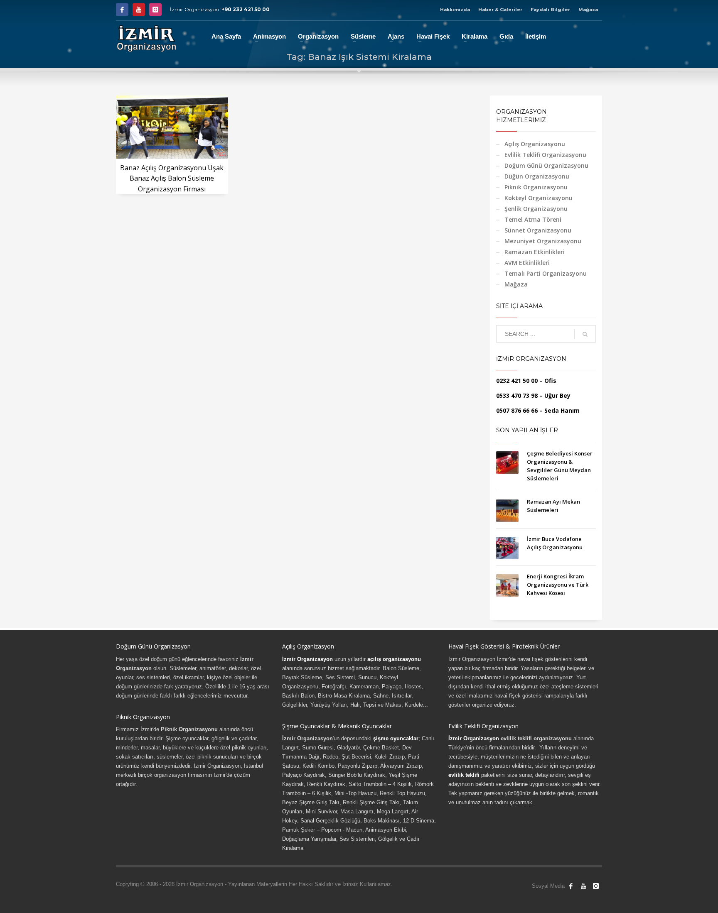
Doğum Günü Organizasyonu (546, 165)
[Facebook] (122, 9)
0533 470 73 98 (517, 395)
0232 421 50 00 (517, 380)
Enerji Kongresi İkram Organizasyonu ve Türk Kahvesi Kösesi (557, 585)
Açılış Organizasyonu (534, 144)
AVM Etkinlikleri (527, 263)
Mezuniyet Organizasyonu (542, 241)
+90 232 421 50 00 (245, 9)
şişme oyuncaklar (395, 738)
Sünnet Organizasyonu (537, 230)
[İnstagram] (155, 9)
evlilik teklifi (463, 775)
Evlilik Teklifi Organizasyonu (545, 155)
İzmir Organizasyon (307, 659)
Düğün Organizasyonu (536, 176)
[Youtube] (139, 9)
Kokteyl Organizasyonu (538, 198)
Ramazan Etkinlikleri (534, 252)
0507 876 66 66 (517, 410)
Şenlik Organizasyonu (536, 209)
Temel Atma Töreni (532, 219)
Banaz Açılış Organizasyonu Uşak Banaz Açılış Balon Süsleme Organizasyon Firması (172, 178)
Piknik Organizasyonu (536, 187)
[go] (585, 334)
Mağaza (588, 9)
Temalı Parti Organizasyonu (545, 273)
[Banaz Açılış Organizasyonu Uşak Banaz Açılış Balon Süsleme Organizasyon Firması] (172, 127)
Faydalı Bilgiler (550, 9)
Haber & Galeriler (500, 9)
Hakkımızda (455, 9)
